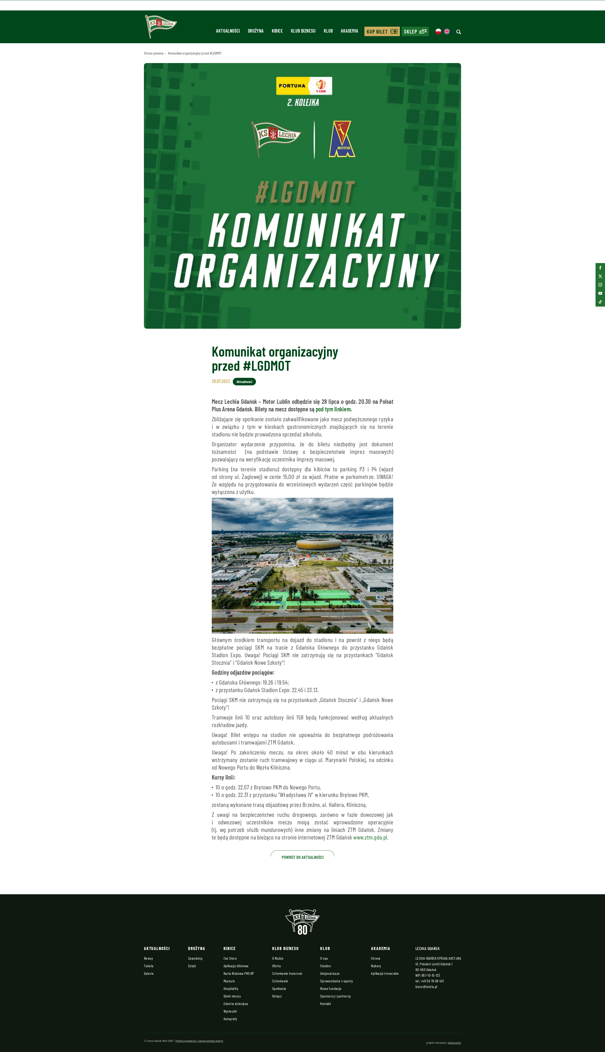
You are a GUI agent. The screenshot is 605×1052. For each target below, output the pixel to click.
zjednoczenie (454, 1042)
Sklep (410, 31)
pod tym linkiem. (334, 409)
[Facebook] (600, 268)
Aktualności (244, 381)
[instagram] (600, 285)
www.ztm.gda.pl (370, 837)
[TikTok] (600, 302)
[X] (600, 276)
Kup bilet (377, 31)
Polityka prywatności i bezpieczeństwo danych (199, 1040)
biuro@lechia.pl (426, 986)
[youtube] (600, 293)
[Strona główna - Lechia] (161, 28)
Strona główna (153, 53)
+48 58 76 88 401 (432, 981)
